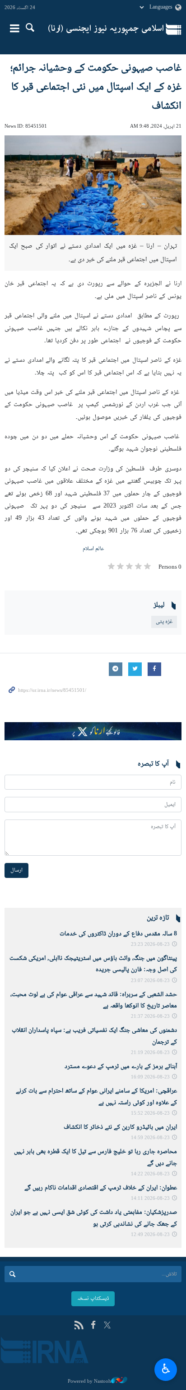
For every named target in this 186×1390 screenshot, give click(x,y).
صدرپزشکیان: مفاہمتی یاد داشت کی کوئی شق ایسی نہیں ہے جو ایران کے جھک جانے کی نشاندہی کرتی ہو (93, 1218)
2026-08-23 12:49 (150, 1235)
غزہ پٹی (164, 622)
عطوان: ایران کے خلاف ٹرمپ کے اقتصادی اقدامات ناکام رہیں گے (100, 1188)
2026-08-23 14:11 (150, 1198)
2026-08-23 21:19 (150, 1053)
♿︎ (166, 1368)
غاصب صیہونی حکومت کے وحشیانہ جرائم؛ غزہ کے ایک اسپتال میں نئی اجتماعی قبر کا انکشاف (95, 87)
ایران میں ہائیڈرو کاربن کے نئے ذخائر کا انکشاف (120, 1127)
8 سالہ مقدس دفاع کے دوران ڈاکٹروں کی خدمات (118, 934)
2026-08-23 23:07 (150, 981)
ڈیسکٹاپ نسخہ (93, 1299)
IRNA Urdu (105, 29)
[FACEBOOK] (93, 1325)
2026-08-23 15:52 (150, 1113)
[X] (107, 1325)
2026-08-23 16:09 (150, 1077)
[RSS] (79, 1325)
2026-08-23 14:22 (150, 1174)
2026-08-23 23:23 (150, 944)
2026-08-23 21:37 (150, 1016)
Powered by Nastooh (89, 1381)
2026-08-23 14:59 (150, 1138)
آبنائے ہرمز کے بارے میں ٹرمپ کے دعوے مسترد (121, 1066)
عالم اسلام (93, 549)
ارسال (16, 870)
